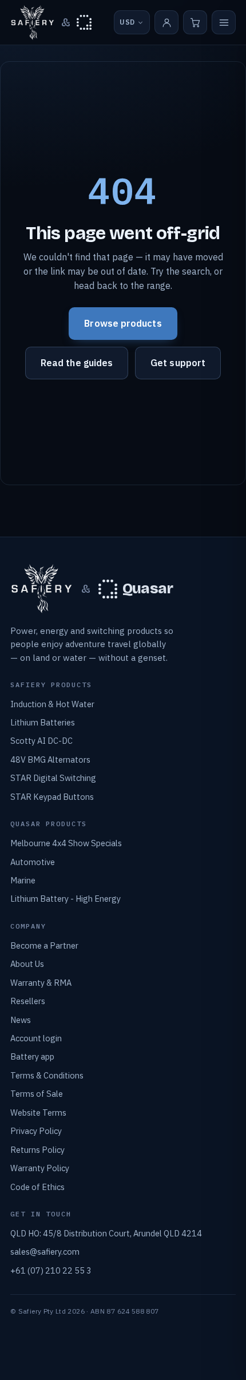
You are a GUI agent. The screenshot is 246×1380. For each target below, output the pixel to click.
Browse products (122, 323)
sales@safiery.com (45, 1251)
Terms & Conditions (47, 1075)
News (20, 1019)
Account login (36, 1038)
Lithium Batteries (42, 722)
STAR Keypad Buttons (52, 796)
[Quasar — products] (84, 22)
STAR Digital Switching (53, 777)
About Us (27, 963)
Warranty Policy (39, 1168)
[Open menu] (224, 22)
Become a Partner (44, 945)
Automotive (32, 861)
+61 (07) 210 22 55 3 (51, 1270)
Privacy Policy (36, 1130)
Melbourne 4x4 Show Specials (66, 843)
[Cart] (195, 22)
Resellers (27, 1001)
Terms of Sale (36, 1093)
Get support (177, 362)
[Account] (166, 22)
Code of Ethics (37, 1186)
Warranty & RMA (41, 982)
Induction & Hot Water (52, 704)
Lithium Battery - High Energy (65, 898)
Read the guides (77, 362)
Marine (22, 880)
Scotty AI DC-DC (41, 740)
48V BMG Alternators (50, 759)
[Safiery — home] (32, 22)
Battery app (32, 1056)
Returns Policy (37, 1149)
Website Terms (38, 1112)
